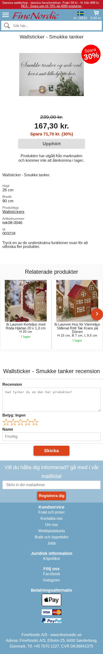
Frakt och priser (51, 512)
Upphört (52, 143)
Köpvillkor (51, 559)
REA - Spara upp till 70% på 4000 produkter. (51, 6)
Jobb (51, 543)
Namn (7, 429)
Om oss (51, 525)
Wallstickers (13, 211)
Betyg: (14, 415)
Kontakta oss (51, 518)
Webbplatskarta (51, 531)
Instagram (51, 580)
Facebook (51, 574)
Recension (12, 384)
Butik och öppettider (52, 537)
